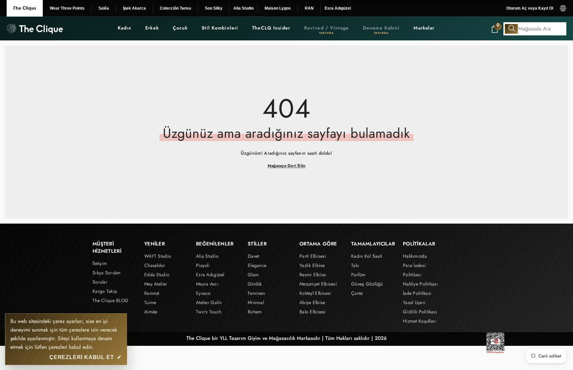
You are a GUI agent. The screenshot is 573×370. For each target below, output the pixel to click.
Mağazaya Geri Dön (286, 166)
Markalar (424, 28)
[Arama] (534, 28)
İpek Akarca (134, 8)
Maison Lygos (278, 8)
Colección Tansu (175, 8)
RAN (309, 8)
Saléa (103, 8)
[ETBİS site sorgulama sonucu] (495, 343)
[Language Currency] (563, 8)
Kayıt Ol (545, 8)
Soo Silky (214, 8)
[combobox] (534, 28)
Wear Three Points (67, 8)
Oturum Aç (516, 8)
